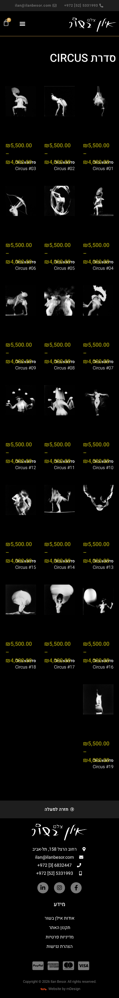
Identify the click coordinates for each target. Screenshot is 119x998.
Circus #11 (64, 467)
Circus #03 (25, 168)
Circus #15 (25, 567)
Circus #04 (103, 268)
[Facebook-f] (76, 887)
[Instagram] (59, 887)
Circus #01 (103, 168)
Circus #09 (25, 368)
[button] (22, 23)
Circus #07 (103, 368)
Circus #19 (103, 766)
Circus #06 (25, 268)
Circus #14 (64, 567)
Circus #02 (64, 168)
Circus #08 (64, 368)
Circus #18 (25, 667)
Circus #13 (103, 567)
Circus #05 (64, 268)
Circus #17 (64, 667)
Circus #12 (25, 467)
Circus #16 (103, 667)
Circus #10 (103, 467)
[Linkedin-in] (42, 887)
